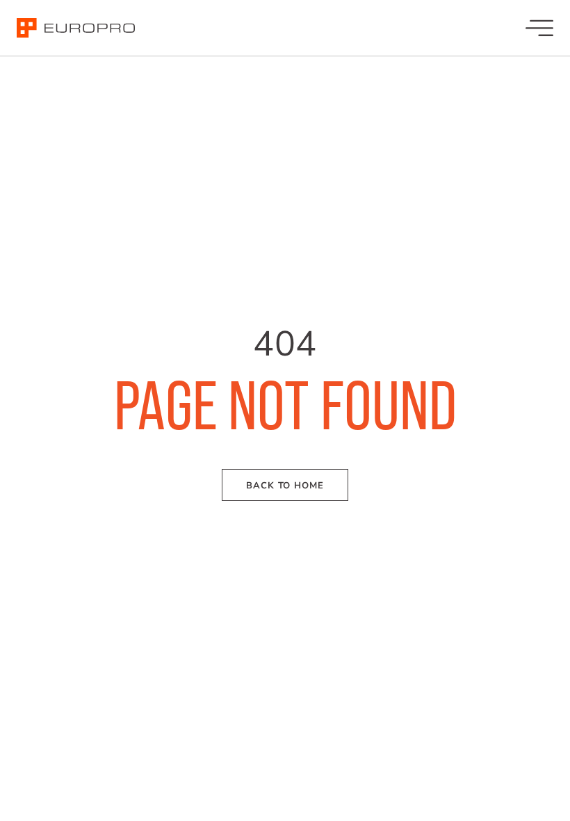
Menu (539, 28)
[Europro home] (76, 28)
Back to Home (285, 485)
